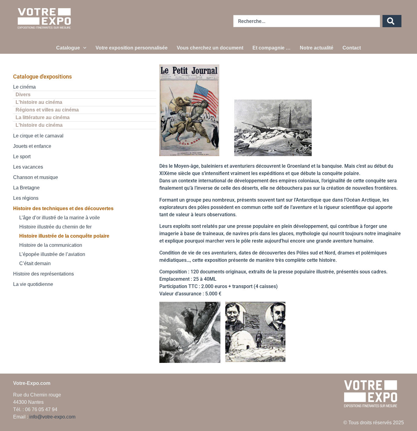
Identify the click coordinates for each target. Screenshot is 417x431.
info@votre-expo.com (52, 416)
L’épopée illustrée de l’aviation (52, 254)
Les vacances (28, 167)
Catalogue (68, 47)
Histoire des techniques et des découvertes (63, 208)
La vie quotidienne (33, 284)
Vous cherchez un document (210, 47)
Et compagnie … (271, 47)
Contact (352, 47)
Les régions (25, 198)
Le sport (22, 156)
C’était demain (35, 263)
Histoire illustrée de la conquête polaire (64, 236)
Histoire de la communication (50, 245)
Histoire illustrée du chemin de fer (55, 226)
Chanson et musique (35, 177)
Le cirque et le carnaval (38, 135)
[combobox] (306, 21)
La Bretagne (26, 187)
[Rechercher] (392, 21)
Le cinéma (24, 86)
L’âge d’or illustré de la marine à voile (59, 217)
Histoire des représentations (43, 273)
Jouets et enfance (32, 146)
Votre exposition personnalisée (132, 47)
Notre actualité (316, 47)
